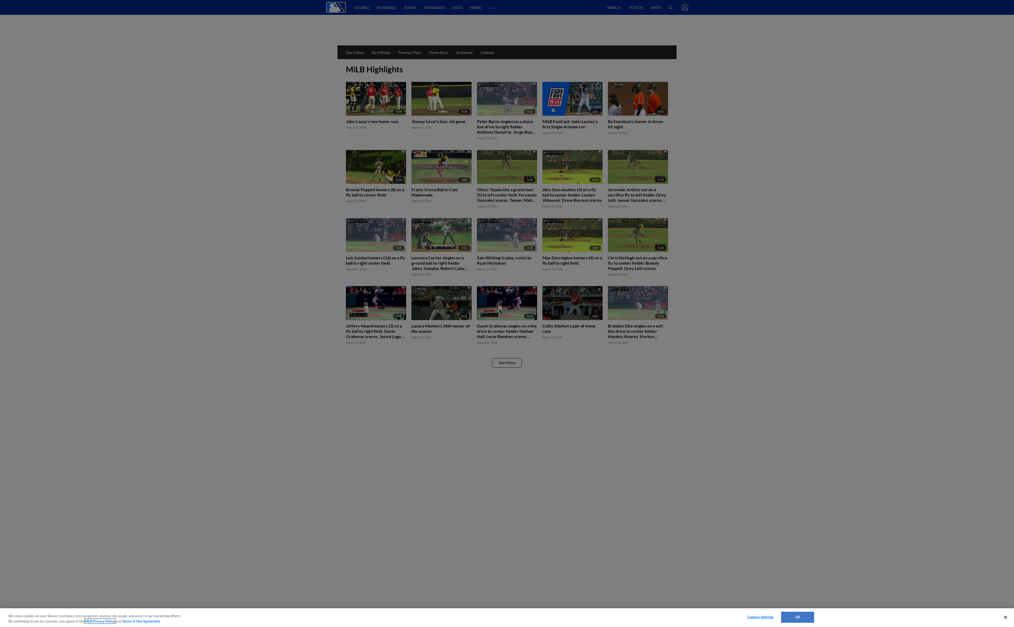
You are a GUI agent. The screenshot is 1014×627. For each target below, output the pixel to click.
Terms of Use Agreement (141, 621)
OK (797, 617)
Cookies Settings (760, 617)
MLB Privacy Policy (100, 621)
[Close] (1005, 617)
